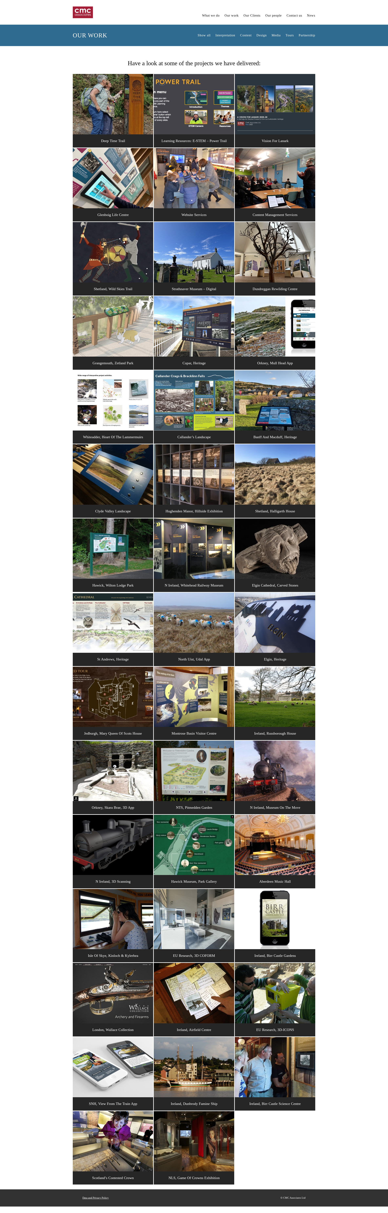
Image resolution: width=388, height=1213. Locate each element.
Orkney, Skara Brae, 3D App (113, 808)
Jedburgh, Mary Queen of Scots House (113, 733)
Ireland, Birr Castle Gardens (275, 956)
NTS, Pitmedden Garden (194, 808)
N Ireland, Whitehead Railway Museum (194, 585)
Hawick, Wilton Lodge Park (113, 585)
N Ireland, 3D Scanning (113, 881)
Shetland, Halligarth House (275, 511)
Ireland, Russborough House (275, 733)
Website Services (194, 215)
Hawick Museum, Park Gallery (194, 881)
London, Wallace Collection (113, 1030)
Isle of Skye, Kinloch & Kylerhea (113, 956)
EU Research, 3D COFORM (194, 956)
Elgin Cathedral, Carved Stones (275, 585)
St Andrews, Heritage (113, 659)
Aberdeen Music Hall (275, 881)
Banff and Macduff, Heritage (275, 437)
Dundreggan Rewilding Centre (275, 289)
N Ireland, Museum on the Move (275, 808)
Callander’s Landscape (194, 437)
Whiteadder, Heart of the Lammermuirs (113, 437)
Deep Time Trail (113, 141)
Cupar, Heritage (194, 363)
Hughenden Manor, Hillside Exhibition (194, 511)
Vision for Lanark (275, 141)
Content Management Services (275, 215)
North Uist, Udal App (194, 659)
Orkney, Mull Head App (275, 363)
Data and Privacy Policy (95, 1197)
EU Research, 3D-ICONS (275, 1030)
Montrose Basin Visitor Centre (194, 733)
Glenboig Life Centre (113, 215)
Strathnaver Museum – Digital (194, 289)
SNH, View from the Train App (113, 1104)
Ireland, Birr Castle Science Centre (275, 1104)
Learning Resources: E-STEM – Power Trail (194, 141)
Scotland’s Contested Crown (113, 1178)
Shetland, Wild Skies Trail (113, 289)
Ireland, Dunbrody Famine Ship (194, 1104)
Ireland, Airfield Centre (194, 1030)
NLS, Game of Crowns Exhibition (194, 1178)
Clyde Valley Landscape (113, 511)
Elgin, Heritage (275, 659)
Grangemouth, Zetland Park (113, 363)
